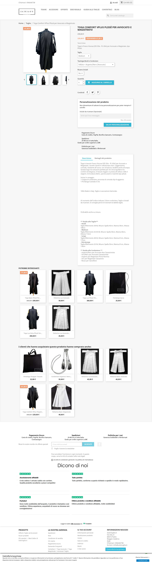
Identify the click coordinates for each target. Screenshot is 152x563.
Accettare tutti (142, 560)
